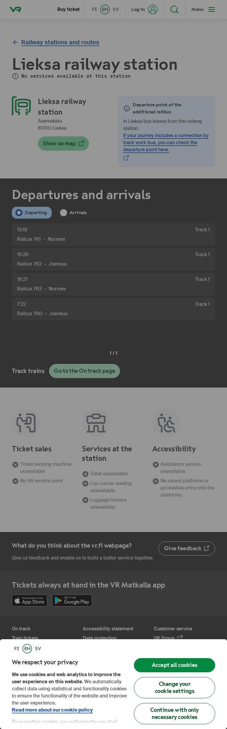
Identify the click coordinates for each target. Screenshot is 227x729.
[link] (16, 648)
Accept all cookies (174, 665)
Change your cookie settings (174, 687)
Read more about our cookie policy (52, 710)
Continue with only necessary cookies (174, 713)
